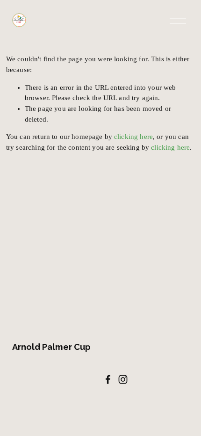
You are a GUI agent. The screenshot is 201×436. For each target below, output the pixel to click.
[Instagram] (123, 379)
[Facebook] (108, 379)
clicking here (133, 136)
